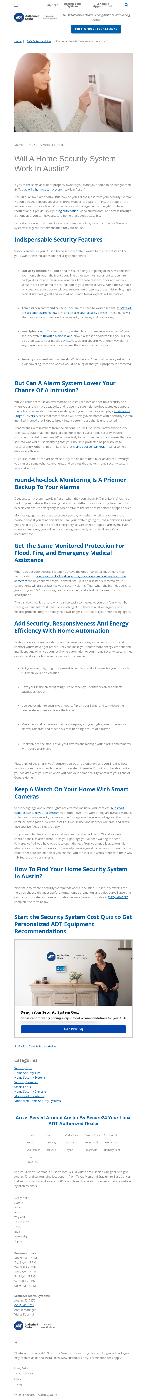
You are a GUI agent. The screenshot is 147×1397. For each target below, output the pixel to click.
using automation (66, 211)
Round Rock (92, 1142)
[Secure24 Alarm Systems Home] (35, 17)
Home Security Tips (27, 1073)
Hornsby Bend (112, 1149)
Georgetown (111, 1142)
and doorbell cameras (91, 447)
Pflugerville (91, 1149)
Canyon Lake (111, 1135)
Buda (30, 1142)
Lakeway (51, 1142)
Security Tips (23, 1068)
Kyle (48, 1135)
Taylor (69, 1149)
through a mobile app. (58, 336)
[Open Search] (126, 5)
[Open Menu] (16, 5)
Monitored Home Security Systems (37, 1101)
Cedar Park (71, 1135)
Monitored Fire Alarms (29, 1096)
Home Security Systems (30, 1077)
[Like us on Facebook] (16, 1343)
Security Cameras (26, 1082)
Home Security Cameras (30, 1091)
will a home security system (46, 189)
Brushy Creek (92, 1135)
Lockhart (32, 1135)
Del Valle (51, 1149)
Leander (70, 1142)
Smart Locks (22, 1087)
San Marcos (33, 1149)
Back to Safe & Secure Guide (37, 1046)
